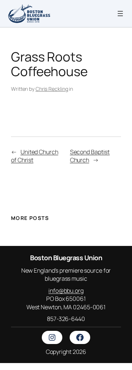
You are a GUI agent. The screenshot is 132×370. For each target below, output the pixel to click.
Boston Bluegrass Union (66, 257)
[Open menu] (120, 13)
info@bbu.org (66, 291)
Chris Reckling (52, 88)
